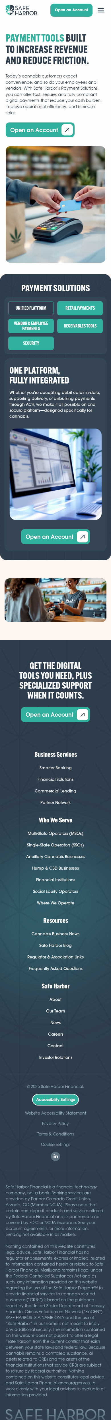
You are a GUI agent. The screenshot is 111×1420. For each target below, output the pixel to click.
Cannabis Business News (55, 933)
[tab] (31, 308)
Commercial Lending (55, 791)
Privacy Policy (55, 1123)
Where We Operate (55, 903)
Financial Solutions (55, 779)
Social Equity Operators (55, 891)
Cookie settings (55, 1144)
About (55, 999)
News (55, 1022)
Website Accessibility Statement (55, 1113)
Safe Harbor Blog (55, 945)
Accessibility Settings (55, 1099)
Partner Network (55, 802)
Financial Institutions (55, 879)
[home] (21, 10)
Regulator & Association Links (55, 957)
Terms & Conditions (55, 1134)
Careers (55, 1034)
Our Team (55, 1011)
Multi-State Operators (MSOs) (55, 833)
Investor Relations (55, 1057)
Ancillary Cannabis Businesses (55, 856)
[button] (100, 10)
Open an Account (71, 10)
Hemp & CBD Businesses (55, 868)
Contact (55, 1045)
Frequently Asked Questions (56, 968)
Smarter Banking (56, 767)
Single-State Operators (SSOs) (55, 845)
